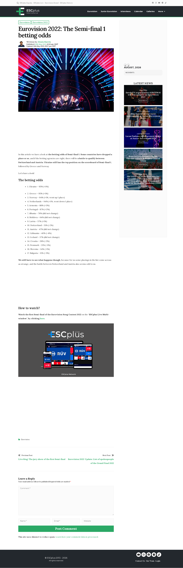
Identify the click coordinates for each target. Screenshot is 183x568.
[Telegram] (162, 3)
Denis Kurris (44, 42)
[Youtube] (138, 554)
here (42, 318)
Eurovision (92, 11)
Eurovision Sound (52, 3)
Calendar (138, 11)
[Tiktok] (159, 554)
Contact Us (140, 561)
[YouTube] (159, 3)
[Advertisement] (66, 133)
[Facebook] (152, 3)
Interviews (126, 11)
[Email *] (66, 521)
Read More (143, 101)
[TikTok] (165, 3)
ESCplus (51, 558)
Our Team (150, 561)
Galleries (150, 11)
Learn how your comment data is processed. (77, 537)
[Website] (98, 521)
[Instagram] (155, 3)
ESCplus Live (38, 3)
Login (157, 561)
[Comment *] (66, 514)
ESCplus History (66, 3)
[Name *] (34, 521)
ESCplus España (26, 3)
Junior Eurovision (109, 11)
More (160, 11)
